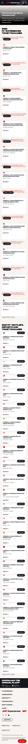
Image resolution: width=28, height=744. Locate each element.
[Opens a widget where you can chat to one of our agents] (22, 741)
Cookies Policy (16, 725)
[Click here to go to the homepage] (13, 2)
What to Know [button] (7, 704)
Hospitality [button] (6, 698)
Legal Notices (6, 730)
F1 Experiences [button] (7, 691)
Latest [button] (4, 708)
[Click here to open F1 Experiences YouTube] (8, 715)
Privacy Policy (6, 725)
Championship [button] (7, 694)
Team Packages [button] (7, 701)
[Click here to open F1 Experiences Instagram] (6, 715)
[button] (23, 3)
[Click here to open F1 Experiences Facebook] (3, 715)
